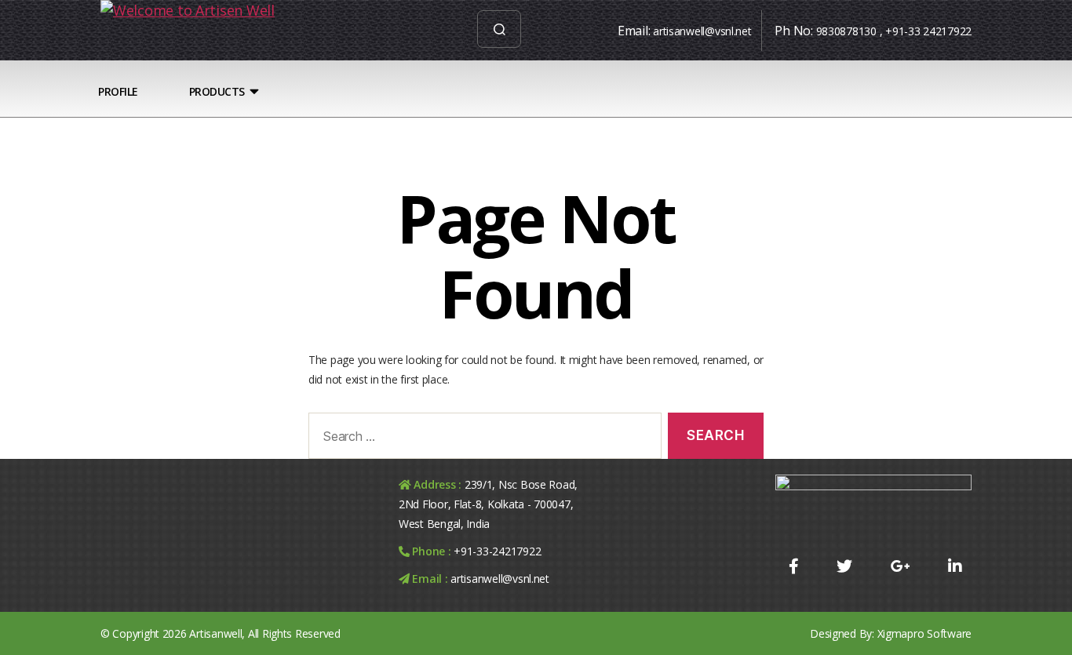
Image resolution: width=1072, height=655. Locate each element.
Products (217, 91)
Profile (118, 91)
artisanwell (215, 633)
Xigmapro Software (924, 633)
